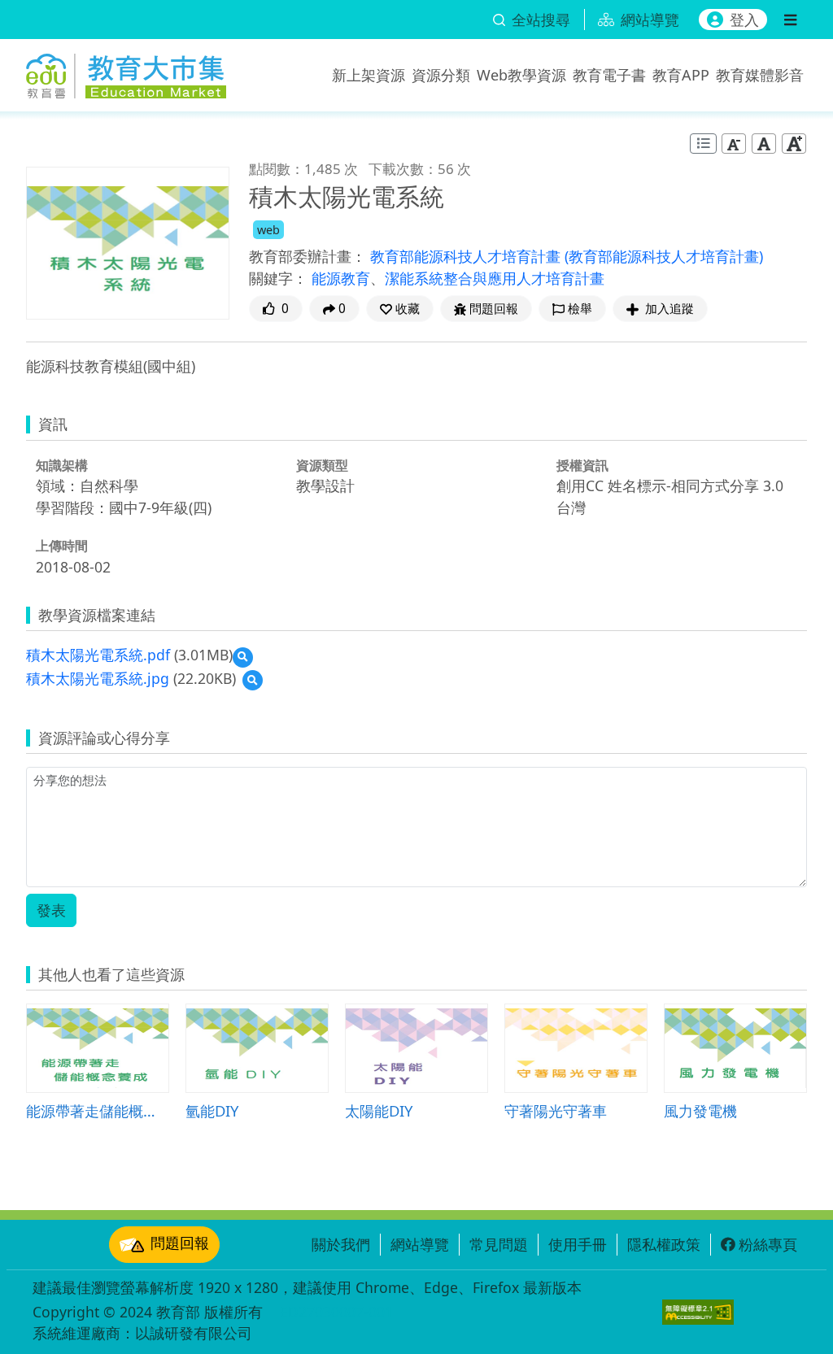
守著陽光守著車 (555, 1110)
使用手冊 (577, 1244)
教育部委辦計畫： (307, 256)
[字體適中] (764, 143)
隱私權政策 (663, 1244)
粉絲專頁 (768, 1244)
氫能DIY (211, 1110)
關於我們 (341, 1244)
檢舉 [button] (580, 308)
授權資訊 (582, 465)
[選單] (790, 19)
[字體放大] (794, 143)
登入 (744, 19)
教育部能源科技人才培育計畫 (467, 256)
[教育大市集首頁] (126, 71)
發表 (51, 910)
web (268, 229)
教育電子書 (609, 75)
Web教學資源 (521, 75)
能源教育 (341, 278)
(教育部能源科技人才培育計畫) (664, 256)
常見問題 (498, 1244)
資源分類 (441, 75)
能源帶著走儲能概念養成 (97, 1110)
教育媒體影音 (760, 75)
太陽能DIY (378, 1110)
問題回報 (179, 1242)
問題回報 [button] (493, 308)
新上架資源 (368, 75)
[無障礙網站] (698, 1312)
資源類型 (322, 465)
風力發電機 (700, 1110)
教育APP (680, 75)
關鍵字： (278, 278)
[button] (400, 308)
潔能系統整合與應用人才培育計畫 (494, 278)
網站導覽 (419, 1244)
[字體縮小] (734, 143)
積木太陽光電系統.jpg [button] (97, 678)
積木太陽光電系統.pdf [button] (98, 654)
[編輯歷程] (703, 143)
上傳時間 (62, 546)
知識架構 (62, 465)
